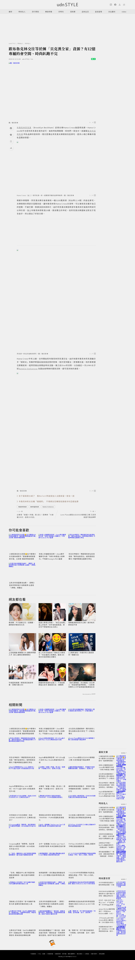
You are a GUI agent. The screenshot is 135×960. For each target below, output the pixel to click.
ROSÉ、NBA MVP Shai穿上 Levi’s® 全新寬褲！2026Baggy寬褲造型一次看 (107, 903)
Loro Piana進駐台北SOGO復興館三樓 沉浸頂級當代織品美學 (82, 758)
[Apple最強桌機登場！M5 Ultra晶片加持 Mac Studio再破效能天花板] (52, 746)
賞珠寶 (72, 11)
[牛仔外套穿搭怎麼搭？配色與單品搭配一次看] (121, 884)
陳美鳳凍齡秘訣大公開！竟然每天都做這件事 (81, 623)
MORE (123, 753)
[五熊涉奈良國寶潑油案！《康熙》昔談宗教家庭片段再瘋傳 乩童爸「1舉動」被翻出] (22, 572)
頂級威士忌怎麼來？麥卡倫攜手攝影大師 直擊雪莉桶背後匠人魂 (22, 902)
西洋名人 (28, 43)
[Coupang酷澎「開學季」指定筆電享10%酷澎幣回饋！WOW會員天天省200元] (22, 833)
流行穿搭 (35, 11)
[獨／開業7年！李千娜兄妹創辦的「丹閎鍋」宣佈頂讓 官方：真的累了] (82, 919)
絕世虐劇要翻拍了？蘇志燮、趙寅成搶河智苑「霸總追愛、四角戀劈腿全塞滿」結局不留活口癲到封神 (52, 932)
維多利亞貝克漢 (34, 507)
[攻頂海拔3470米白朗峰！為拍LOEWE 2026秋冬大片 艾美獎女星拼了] (22, 804)
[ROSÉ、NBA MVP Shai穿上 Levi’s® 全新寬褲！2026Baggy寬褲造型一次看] (121, 902)
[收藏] (11, 141)
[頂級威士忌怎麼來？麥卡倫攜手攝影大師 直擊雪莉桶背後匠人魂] (22, 890)
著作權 (64, 953)
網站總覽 (102, 953)
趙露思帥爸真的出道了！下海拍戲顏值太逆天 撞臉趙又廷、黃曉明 (52, 684)
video (124, 11)
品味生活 (85, 11)
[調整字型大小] (11, 148)
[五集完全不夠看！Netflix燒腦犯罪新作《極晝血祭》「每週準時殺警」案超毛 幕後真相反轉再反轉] (22, 919)
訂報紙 (87, 953)
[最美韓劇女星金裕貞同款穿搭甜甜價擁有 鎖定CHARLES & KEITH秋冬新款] (82, 890)
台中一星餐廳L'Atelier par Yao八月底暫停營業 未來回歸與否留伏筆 (52, 845)
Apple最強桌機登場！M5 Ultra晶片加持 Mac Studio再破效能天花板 (52, 759)
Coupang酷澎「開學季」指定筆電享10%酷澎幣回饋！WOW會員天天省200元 (22, 846)
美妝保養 (48, 11)
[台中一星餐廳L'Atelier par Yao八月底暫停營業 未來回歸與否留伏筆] (52, 833)
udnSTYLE (12, 43)
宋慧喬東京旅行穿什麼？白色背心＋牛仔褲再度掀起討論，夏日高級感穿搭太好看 (106, 930)
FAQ (39, 953)
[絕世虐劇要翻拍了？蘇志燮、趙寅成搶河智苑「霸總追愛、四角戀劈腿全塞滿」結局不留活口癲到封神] (52, 919)
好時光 (61, 11)
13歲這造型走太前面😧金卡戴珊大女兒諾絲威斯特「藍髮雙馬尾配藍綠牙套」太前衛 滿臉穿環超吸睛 (22, 556)
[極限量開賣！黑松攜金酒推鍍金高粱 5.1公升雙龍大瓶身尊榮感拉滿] (52, 862)
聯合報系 (80, 953)
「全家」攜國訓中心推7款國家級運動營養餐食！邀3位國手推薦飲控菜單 (22, 875)
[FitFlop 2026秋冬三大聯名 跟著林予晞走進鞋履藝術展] (82, 833)
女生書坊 (111, 11)
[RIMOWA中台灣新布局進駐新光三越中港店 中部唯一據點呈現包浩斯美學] (121, 893)
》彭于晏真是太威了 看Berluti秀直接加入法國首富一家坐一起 (46, 496)
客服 (43, 953)
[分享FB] (11, 128)
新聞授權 (50, 953)
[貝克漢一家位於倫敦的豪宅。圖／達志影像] (56, 300)
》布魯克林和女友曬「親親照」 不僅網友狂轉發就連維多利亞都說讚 (48, 501)
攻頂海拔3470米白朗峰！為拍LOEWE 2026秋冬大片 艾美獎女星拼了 (22, 817)
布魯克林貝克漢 (22, 507)
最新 (10, 11)
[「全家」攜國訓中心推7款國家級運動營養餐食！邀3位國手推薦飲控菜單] (22, 862)
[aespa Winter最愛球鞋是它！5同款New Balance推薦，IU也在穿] (121, 911)
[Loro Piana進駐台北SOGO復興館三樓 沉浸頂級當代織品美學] (82, 746)
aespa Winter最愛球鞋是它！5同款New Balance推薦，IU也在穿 (107, 912)
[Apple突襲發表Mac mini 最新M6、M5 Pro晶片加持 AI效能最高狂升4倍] (22, 775)
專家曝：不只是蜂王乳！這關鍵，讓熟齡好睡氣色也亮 (22, 623)
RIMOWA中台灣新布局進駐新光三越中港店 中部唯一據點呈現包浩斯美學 (107, 894)
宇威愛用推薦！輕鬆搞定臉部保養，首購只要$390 (21, 684)
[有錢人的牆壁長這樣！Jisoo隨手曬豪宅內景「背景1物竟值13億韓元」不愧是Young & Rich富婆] (52, 543)
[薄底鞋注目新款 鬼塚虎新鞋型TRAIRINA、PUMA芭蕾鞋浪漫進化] (52, 804)
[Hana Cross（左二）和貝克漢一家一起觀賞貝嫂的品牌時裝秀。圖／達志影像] (56, 167)
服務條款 (58, 953)
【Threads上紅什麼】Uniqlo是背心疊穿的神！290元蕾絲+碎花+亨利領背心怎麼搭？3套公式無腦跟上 (107, 922)
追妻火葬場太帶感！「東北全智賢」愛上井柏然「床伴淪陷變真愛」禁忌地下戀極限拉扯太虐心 (52, 624)
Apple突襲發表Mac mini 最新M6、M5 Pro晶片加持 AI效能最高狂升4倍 (22, 788)
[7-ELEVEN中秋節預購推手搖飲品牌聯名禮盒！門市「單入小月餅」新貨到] (82, 862)
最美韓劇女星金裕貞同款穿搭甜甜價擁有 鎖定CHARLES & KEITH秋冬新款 (82, 904)
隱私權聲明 (71, 953)
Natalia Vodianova (48, 507)
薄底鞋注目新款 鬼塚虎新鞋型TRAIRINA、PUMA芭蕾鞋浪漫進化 (51, 817)
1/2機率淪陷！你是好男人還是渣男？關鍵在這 (81, 653)
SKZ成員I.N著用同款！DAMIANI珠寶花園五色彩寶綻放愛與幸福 (82, 816)
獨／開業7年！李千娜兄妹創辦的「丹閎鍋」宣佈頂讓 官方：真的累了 (82, 932)
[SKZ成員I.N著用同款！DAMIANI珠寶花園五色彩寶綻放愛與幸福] (82, 804)
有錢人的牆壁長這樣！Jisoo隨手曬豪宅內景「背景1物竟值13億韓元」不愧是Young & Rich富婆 (52, 556)
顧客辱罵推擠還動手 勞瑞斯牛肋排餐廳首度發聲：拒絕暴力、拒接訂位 (82, 788)
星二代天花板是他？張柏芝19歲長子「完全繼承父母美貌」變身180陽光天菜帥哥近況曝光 (52, 654)
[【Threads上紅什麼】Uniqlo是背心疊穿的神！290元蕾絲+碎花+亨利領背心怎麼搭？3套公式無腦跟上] (121, 920)
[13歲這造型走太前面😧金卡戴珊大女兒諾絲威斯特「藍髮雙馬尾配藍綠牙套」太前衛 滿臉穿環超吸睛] (22, 543)
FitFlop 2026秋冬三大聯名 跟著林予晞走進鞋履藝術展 (82, 845)
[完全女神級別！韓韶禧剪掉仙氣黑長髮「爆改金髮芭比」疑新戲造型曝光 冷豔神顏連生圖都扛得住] (82, 543)
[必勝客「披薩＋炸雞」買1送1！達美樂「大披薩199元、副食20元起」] (52, 775)
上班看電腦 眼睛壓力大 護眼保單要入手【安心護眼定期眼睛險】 (22, 653)
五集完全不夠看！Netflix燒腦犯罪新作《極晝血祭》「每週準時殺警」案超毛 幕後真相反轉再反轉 (22, 932)
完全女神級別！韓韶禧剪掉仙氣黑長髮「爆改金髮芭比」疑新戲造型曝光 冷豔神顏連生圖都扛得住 (82, 556)
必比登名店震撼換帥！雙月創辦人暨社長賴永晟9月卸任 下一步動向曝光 (82, 731)
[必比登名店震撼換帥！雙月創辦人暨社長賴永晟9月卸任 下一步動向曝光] (82, 718)
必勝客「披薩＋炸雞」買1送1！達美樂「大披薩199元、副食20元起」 (52, 788)
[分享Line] (11, 135)
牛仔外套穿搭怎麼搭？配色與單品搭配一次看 (106, 883)
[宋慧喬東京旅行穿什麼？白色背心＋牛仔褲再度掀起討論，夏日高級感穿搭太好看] (121, 929)
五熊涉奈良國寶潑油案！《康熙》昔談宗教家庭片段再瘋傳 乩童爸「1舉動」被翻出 (22, 585)
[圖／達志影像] (52, 91)
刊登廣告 (33, 953)
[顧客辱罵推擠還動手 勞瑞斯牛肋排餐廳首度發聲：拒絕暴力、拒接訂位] (82, 775)
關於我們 (94, 953)
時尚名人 (22, 11)
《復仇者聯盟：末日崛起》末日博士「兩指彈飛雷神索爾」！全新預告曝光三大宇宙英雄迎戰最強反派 (81, 685)
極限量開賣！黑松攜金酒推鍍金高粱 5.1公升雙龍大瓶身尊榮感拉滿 (52, 873)
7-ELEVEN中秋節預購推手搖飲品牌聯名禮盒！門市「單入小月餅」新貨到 (82, 875)
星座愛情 (98, 11)
